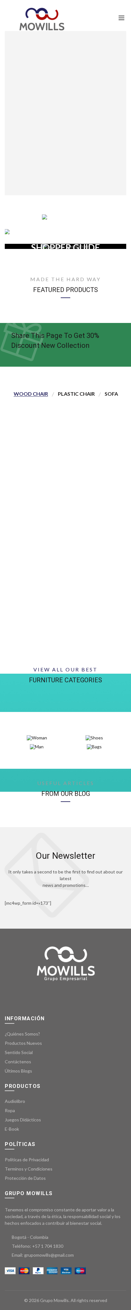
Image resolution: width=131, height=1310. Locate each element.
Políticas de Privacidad (27, 1159)
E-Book (12, 1129)
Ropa (10, 1110)
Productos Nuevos (23, 1043)
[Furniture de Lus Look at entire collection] (65, 231)
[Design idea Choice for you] (65, 217)
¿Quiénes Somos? (22, 1034)
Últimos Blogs (18, 1071)
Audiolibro (15, 1101)
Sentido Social (19, 1052)
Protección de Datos (25, 1178)
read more (110, 498)
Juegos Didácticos (23, 1119)
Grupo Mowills (54, 1300)
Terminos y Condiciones (28, 1169)
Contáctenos (18, 1061)
